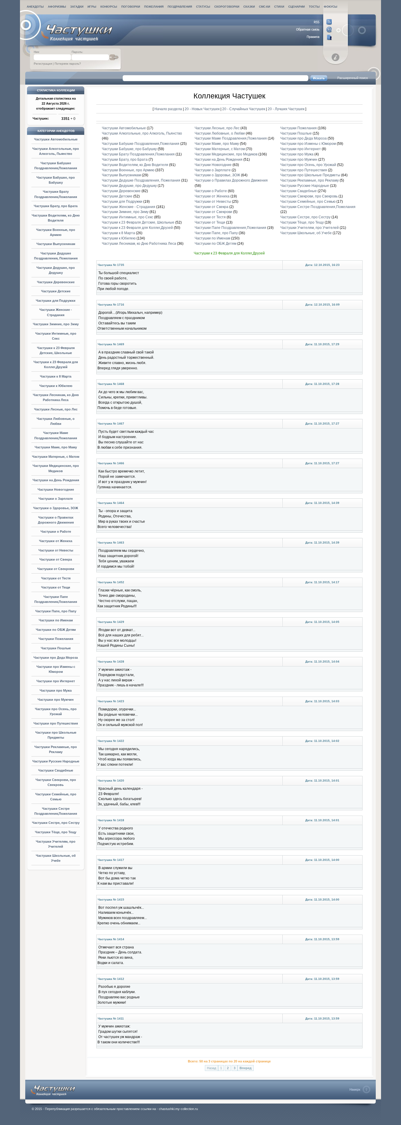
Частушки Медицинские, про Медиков (226, 154)
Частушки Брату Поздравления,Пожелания (138, 154)
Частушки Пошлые (56, 648)
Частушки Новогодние (56, 489)
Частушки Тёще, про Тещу (55, 832)
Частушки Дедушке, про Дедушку (129, 186)
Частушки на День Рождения (56, 480)
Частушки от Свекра (55, 559)
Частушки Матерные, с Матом (55, 456)
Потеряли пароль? (68, 63)
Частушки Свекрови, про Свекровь (309, 196)
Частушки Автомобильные (55, 139)
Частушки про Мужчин (56, 699)
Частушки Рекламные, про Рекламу (309, 180)
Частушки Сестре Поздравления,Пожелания (317, 207)
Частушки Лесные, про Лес (55, 409)
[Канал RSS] (314, 22)
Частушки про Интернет (55, 681)
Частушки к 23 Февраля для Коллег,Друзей (137, 228)
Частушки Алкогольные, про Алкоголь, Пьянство (142, 133)
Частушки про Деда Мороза (55, 657)
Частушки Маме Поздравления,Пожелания (231, 138)
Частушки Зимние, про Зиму (56, 324)
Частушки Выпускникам (55, 244)
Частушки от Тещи (55, 587)
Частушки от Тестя (55, 578)
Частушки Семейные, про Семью (308, 201)
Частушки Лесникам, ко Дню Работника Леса (139, 244)
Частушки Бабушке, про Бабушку (129, 149)
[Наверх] (360, 1089)
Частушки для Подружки (55, 300)
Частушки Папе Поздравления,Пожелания (230, 228)
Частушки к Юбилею (55, 386)
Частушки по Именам (56, 620)
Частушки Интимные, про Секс (127, 217)
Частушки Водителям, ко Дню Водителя (135, 165)
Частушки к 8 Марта (55, 376)
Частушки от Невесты (55, 550)
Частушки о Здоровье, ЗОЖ (55, 508)
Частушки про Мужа (56, 690)
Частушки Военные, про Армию (128, 170)
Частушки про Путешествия (55, 723)
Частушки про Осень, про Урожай (308, 165)
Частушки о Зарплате (55, 498)
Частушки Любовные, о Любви (220, 133)
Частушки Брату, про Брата (55, 206)
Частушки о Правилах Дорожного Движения (231, 180)
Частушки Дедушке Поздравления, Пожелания (141, 180)
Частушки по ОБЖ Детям (56, 629)
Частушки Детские (55, 291)
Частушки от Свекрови (55, 569)
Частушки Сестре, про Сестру (56, 822)
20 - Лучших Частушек (286, 109)
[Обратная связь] (314, 29)
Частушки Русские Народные (55, 761)
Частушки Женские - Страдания (128, 207)
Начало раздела (168, 109)
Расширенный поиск (352, 78)
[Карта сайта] (314, 37)
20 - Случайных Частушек (244, 109)
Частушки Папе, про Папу (55, 611)
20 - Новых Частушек (202, 109)
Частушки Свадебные (55, 770)
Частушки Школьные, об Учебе (306, 233)
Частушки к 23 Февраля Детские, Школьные (138, 222)
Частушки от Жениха (55, 541)
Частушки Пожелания (55, 639)
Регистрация (43, 63)
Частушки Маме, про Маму (56, 447)
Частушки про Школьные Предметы (310, 175)
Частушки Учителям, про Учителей (309, 228)
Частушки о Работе (56, 531)
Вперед (246, 1068)
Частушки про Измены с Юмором (308, 144)
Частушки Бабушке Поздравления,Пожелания (140, 144)
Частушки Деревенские (56, 282)
